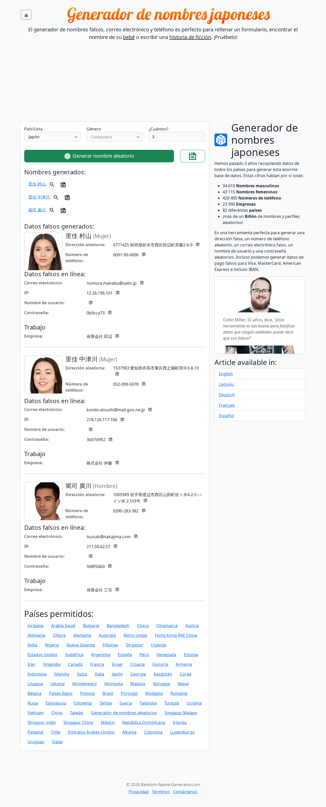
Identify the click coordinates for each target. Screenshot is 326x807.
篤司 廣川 (37, 210)
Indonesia (37, 674)
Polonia (87, 693)
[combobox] (52, 137)
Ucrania (194, 703)
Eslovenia (83, 703)
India (32, 645)
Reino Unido (135, 635)
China (56, 713)
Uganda (158, 645)
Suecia (125, 703)
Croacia (137, 664)
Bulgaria (91, 625)
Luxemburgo (182, 732)
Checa (143, 625)
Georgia (138, 674)
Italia (99, 674)
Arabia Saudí (63, 625)
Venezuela (166, 654)
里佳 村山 (37, 184)
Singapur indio (42, 722)
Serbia (106, 703)
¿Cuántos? (158, 129)
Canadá (75, 664)
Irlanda (180, 722)
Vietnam (36, 713)
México (108, 722)
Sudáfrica (74, 654)
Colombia (153, 732)
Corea (185, 674)
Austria (192, 625)
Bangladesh (118, 625)
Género (94, 129)
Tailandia (148, 703)
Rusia (33, 703)
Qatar (57, 742)
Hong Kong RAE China (176, 635)
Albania (129, 732)
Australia (107, 635)
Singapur (134, 645)
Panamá (35, 732)
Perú (144, 654)
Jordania (36, 625)
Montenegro (84, 683)
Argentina (100, 654)
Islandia (61, 674)
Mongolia (113, 683)
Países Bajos (61, 693)
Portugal (129, 693)
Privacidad (139, 792)
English (226, 374)
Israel (117, 664)
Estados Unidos (43, 654)
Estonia (191, 654)
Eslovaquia (56, 703)
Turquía (171, 703)
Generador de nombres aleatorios (124, 713)
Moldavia (154, 693)
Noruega (161, 683)
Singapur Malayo (181, 713)
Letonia (57, 683)
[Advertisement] (163, 83)
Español (226, 415)
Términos (161, 792)
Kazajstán (163, 674)
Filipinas (110, 645)
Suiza (82, 674)
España (125, 654)
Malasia (137, 683)
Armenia (184, 664)
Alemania (36, 635)
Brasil (107, 693)
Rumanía (178, 693)
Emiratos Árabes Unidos (91, 732)
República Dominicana (143, 722)
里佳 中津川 (39, 197)
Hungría (160, 664)
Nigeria (52, 645)
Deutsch (227, 395)
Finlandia (51, 664)
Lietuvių (226, 384)
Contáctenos (185, 792)
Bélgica (34, 693)
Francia (97, 664)
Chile (55, 732)
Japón (117, 674)
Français (227, 405)
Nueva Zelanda (80, 645)
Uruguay (36, 742)
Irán (31, 664)
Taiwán (76, 713)
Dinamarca (167, 625)
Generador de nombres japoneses (168, 14)
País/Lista (33, 129)
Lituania (35, 683)
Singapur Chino (78, 722)
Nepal (183, 683)
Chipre (59, 635)
